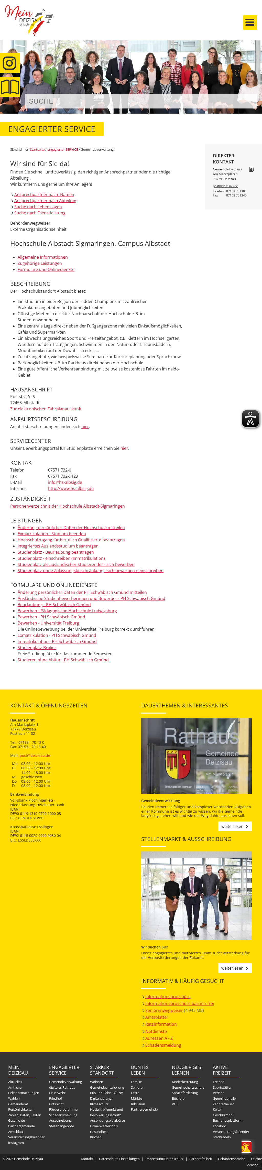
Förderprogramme (63, 1109)
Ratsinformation (161, 1024)
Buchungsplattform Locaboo (228, 1123)
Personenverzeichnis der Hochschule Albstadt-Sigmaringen (67, 506)
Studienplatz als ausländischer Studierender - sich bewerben (76, 564)
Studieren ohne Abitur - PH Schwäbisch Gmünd (63, 660)
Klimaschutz (99, 1104)
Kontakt (87, 1158)
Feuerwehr (57, 1092)
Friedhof (55, 1098)
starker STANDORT (102, 1070)
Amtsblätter (156, 1017)
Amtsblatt (10, 87)
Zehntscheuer (223, 1104)
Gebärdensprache (231, 1158)
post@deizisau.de (225, 186)
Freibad (218, 1081)
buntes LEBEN (140, 1070)
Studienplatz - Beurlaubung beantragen (56, 552)
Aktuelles (15, 1081)
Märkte (136, 1098)
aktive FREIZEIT (222, 1070)
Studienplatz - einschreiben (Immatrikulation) (61, 558)
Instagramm (10, 63)
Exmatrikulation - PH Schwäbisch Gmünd (57, 635)
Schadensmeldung (163, 1045)
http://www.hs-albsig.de (71, 488)
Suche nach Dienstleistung (40, 213)
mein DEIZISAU (18, 1070)
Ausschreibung (60, 1120)
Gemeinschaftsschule (188, 1087)
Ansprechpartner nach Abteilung (46, 200)
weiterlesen (232, 826)
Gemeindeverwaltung (65, 1081)
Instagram (16, 1142)
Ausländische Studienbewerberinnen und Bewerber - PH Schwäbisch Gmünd (91, 598)
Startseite (29, 25)
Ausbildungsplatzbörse (107, 1120)
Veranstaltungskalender (26, 1137)
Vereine (218, 1092)
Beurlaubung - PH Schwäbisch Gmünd (54, 604)
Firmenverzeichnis (104, 1126)
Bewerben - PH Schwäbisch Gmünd (51, 617)
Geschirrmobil (223, 1115)
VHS (175, 1104)
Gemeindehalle (224, 1098)
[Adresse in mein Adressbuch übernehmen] (251, 169)
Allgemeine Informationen (43, 257)
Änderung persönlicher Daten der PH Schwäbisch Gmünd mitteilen (82, 592)
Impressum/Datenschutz (164, 1158)
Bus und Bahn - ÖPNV (106, 1092)
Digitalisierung (101, 1098)
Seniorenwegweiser (164, 1010)
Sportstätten (222, 1087)
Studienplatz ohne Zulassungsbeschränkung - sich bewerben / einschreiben (90, 570)
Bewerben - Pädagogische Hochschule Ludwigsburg (67, 611)
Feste (135, 1092)
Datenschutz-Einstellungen (119, 1158)
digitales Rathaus (62, 1087)
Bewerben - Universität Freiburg (48, 623)
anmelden (256, 54)
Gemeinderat (18, 1104)
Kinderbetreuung (185, 1081)
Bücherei (178, 1098)
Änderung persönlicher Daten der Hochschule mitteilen (71, 527)
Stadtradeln (222, 1137)
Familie (136, 1081)
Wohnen (96, 1081)
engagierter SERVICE (62, 149)
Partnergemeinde (21, 1126)
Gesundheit (99, 1131)
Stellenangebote (61, 1126)
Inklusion (138, 1104)
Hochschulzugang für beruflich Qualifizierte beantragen (71, 540)
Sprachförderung (185, 1092)
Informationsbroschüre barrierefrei (179, 1003)
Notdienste (156, 1031)
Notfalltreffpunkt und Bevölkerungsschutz (106, 1112)
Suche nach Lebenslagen (38, 207)
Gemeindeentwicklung (107, 1087)
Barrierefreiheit (200, 1158)
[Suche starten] (247, 101)
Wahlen (14, 1098)
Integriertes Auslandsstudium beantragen (58, 546)
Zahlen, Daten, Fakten (24, 1115)
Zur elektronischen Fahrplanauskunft (46, 409)
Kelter (217, 1109)
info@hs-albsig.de (65, 482)
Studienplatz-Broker (37, 647)
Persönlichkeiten (21, 1109)
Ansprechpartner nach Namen (44, 194)
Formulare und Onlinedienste (46, 269)
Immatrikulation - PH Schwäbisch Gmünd (57, 641)
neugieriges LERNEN (185, 1070)
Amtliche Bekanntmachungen (23, 1090)
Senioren (138, 1087)
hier (85, 426)
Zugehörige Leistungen (40, 263)
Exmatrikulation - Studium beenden (52, 534)
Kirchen (96, 1137)
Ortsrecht (56, 1104)
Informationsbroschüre (168, 996)
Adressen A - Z (159, 1038)
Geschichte (16, 1120)
